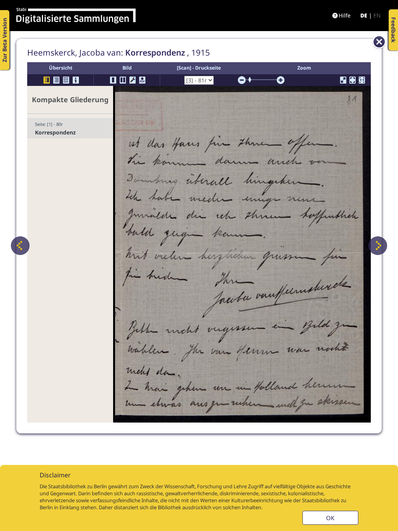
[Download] (142, 80)
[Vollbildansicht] (343, 80)
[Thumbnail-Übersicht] (66, 80)
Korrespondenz (55, 132)
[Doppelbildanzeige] (123, 80)
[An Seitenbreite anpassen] (352, 80)
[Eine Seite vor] (377, 245)
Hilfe (345, 15)
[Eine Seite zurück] (20, 245)
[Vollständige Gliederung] (56, 80)
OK (330, 518)
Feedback (393, 30)
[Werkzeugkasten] (132, 80)
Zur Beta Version (4, 40)
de (363, 15)
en (377, 15)
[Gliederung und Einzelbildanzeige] (47, 80)
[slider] (252, 80)
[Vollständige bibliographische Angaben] (76, 80)
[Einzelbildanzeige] (113, 80)
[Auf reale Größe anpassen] (362, 80)
